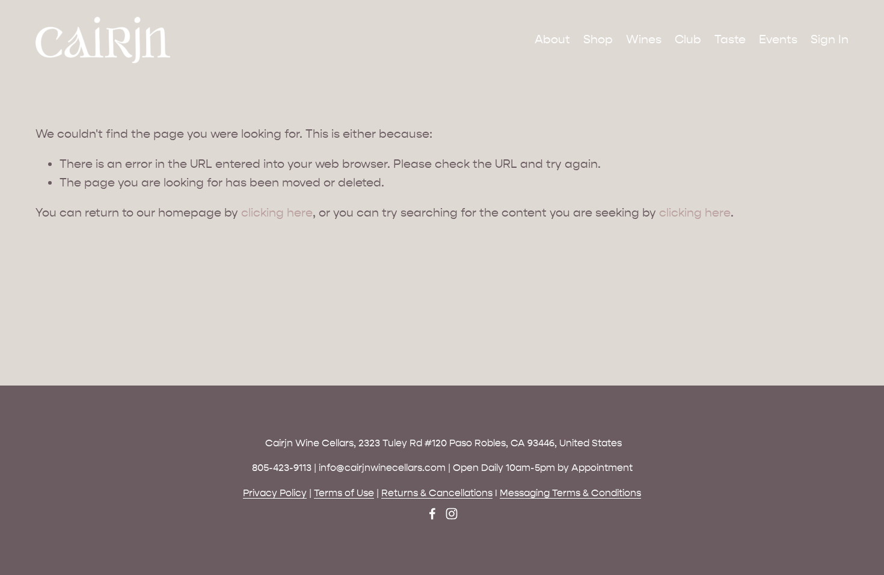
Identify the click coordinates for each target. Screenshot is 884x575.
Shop (598, 39)
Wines (643, 39)
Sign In (830, 39)
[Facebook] (432, 514)
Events (778, 39)
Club (688, 39)
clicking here (277, 213)
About (552, 39)
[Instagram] (452, 514)
